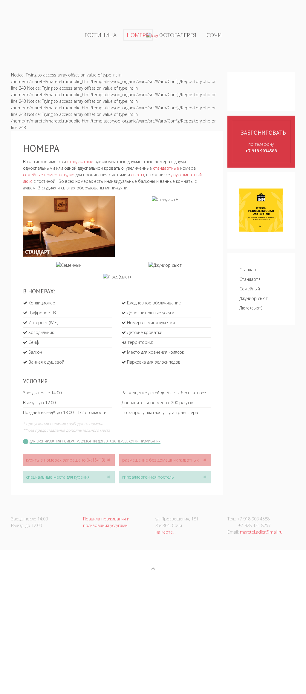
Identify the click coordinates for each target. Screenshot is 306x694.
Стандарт (248, 269)
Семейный (249, 289)
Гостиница (101, 35)
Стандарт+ (250, 279)
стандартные (80, 161)
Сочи (214, 35)
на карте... (165, 532)
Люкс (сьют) (250, 308)
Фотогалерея (177, 35)
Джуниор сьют (253, 298)
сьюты (137, 174)
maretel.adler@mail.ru (261, 532)
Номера (138, 35)
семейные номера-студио (48, 174)
